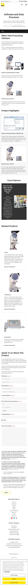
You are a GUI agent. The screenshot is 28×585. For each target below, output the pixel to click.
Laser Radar (14, 527)
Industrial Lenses (14, 534)
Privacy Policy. (13, 458)
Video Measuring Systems (14, 529)
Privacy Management (13, 469)
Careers (14, 514)
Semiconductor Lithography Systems (14, 545)
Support (14, 507)
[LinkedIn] (14, 518)
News (14, 509)
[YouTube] (12, 518)
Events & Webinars (14, 510)
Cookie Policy (14, 557)
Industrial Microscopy (14, 532)
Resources (14, 503)
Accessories (7, 337)
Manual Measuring (14, 531)
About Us (14, 512)
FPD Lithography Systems (14, 547)
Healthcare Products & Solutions (14, 543)
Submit (6, 492)
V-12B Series (7, 295)
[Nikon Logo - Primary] (2, 4)
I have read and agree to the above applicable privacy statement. (13, 472)
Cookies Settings (13, 575)
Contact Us (14, 515)
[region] (14, 572)
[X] (16, 518)
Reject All (14, 579)
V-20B (5, 253)
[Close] (25, 561)
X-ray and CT (14, 526)
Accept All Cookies (14, 582)
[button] (21, 5)
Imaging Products (14, 542)
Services (14, 505)
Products (14, 502)
